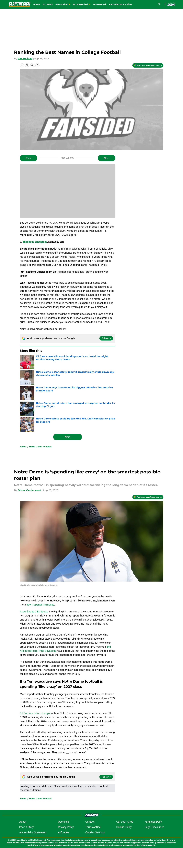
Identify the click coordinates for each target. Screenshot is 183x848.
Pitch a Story (26, 827)
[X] (159, 4)
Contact (89, 821)
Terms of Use (93, 827)
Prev (28, 158)
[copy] (37, 65)
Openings (63, 821)
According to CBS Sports (34, 611)
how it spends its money (40, 604)
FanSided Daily (153, 821)
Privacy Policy (66, 827)
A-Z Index (63, 832)
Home (23, 446)
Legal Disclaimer (154, 827)
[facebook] (165, 4)
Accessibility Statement (32, 832)
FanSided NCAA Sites (120, 4)
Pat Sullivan (25, 58)
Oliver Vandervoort (29, 490)
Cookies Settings (95, 832)
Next (106, 158)
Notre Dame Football (40, 446)
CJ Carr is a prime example (35, 713)
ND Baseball (99, 4)
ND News (48, 4)
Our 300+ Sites (124, 821)
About (36, 4)
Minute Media (20, 840)
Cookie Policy (124, 827)
